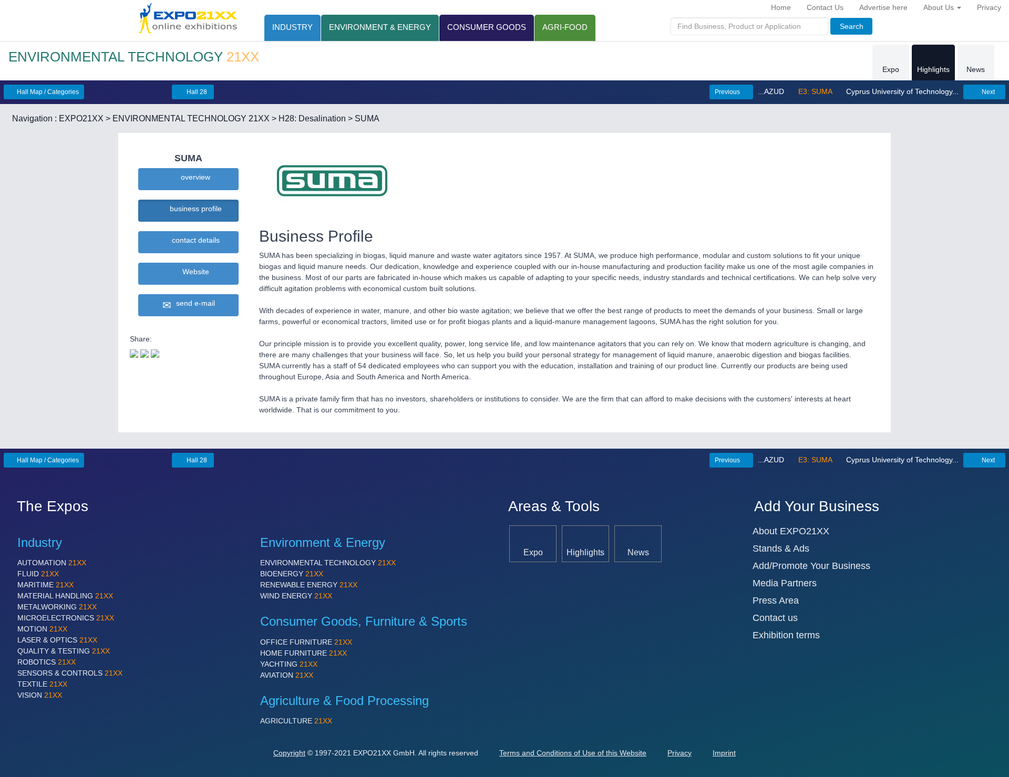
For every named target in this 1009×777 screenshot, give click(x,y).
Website (193, 271)
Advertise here (883, 7)
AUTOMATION (51, 562)
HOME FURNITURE (303, 653)
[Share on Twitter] (134, 352)
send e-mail (193, 303)
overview (193, 177)
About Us (939, 7)
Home (781, 7)
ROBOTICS (46, 662)
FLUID (38, 573)
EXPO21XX (81, 118)
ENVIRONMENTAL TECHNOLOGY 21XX (191, 118)
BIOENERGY (291, 573)
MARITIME (45, 585)
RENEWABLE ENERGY (308, 585)
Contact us (775, 618)
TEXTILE (42, 684)
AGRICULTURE (296, 721)
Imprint (724, 753)
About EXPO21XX (791, 531)
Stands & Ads (781, 548)
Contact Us (825, 7)
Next (987, 92)
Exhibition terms (786, 635)
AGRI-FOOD (565, 27)
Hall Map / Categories (47, 92)
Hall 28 (196, 92)
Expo (890, 69)
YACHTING (288, 664)
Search (851, 26)
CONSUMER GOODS (486, 27)
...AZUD (772, 91)
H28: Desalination (312, 118)
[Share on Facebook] (144, 352)
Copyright (289, 753)
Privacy (989, 7)
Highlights (933, 69)
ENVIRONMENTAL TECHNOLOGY (328, 562)
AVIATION (286, 675)
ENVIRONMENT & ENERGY (380, 27)
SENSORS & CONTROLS (69, 673)
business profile (194, 208)
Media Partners (785, 583)
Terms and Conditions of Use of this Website (572, 753)
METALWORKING (57, 607)
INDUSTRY (292, 27)
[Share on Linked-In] (155, 352)
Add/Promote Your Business (811, 566)
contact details (194, 240)
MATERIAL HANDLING (65, 596)
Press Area (776, 600)
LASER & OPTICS (57, 640)
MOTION (42, 629)
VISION (39, 695)
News (975, 69)
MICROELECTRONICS (65, 618)
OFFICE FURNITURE (306, 642)
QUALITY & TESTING (63, 651)
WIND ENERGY (296, 596)
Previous (728, 92)
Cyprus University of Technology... (901, 91)
